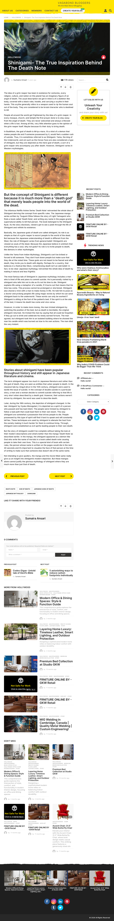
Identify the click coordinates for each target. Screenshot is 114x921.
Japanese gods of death (44, 489)
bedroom (63, 656)
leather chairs (54, 625)
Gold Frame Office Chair (61, 593)
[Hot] (103, 57)
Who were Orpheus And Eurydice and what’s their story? (93, 269)
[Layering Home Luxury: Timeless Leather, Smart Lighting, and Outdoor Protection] (20, 631)
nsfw (50, 676)
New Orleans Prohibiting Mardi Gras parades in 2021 (91, 341)
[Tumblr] (90, 417)
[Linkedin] (97, 411)
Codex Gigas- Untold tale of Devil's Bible (24, 571)
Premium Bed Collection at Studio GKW (56, 663)
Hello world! (86, 381)
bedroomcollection (47, 658)
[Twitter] (97, 417)
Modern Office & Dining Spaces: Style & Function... (15, 889)
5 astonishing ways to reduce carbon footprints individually (61, 573)
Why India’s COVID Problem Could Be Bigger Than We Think (93, 365)
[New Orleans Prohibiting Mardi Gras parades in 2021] (93, 329)
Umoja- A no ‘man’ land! (88, 317)
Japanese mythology (14, 493)
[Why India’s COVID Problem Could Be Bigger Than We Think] (93, 354)
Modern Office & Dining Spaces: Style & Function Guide (56, 601)
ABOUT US (7, 11)
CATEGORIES (22, 11)
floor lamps (44, 625)
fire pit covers (65, 624)
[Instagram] (90, 411)
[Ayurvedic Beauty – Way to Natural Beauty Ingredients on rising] (93, 282)
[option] (14, 881)
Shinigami (31, 493)
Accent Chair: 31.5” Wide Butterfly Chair (62, 827)
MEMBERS (37, 11)
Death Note (10, 489)
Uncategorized (54, 591)
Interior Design (45, 594)
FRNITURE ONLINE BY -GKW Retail (56, 681)
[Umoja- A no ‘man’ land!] (93, 307)
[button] (105, 10)
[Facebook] (83, 411)
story (53, 594)
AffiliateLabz (86, 378)
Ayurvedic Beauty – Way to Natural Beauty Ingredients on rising (93, 293)
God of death (24, 489)
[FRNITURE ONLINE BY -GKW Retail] (20, 704)
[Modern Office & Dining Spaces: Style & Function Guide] (20, 599)
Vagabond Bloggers (74, 2)
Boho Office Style (46, 593)
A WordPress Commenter (91, 386)
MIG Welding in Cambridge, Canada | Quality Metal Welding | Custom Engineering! (56, 724)
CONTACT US (51, 11)
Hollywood (14, 57)
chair (66, 821)
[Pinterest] (103, 411)
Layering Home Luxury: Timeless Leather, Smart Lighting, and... (36, 889)
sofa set (63, 696)
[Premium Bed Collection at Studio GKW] (20, 664)
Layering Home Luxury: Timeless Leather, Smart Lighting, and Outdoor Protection (56, 633)
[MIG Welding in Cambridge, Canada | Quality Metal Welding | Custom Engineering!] (20, 724)
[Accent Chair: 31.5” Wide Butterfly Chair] (63, 812)
